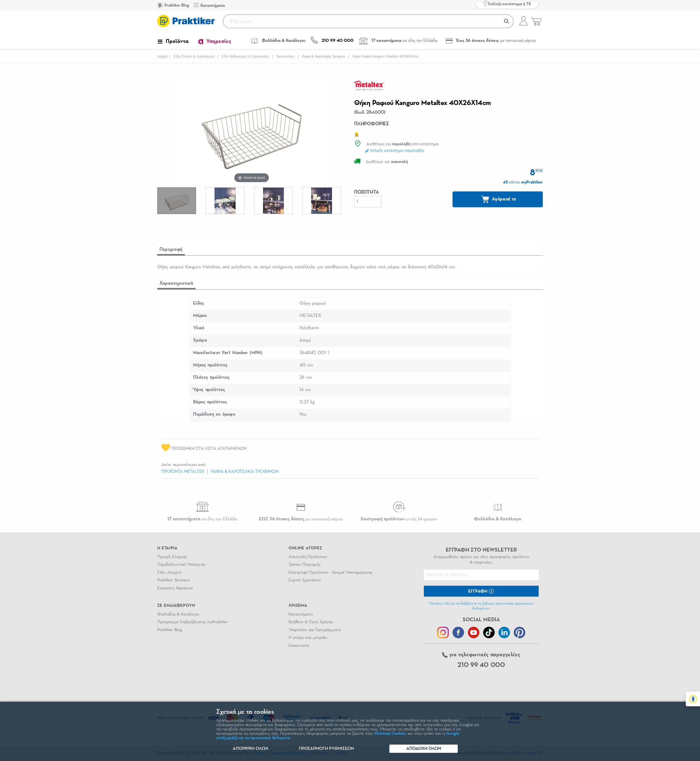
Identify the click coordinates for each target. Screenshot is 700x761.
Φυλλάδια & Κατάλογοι (178, 614)
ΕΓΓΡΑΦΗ (478, 591)
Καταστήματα (300, 614)
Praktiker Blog (176, 5)
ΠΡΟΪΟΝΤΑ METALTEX (182, 472)
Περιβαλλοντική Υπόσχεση (181, 564)
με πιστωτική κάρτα (301, 519)
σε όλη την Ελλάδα (202, 519)
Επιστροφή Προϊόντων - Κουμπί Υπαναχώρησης (330, 572)
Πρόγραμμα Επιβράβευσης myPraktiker (192, 622)
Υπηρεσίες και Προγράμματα (314, 630)
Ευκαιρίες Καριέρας (175, 588)
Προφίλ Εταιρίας (172, 557)
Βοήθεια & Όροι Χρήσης (310, 622)
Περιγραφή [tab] (171, 249)
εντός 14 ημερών (399, 519)
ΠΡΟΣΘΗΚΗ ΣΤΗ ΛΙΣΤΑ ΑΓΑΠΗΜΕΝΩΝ (208, 449)
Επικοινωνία (298, 645)
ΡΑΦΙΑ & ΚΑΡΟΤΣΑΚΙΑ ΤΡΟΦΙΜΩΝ (244, 472)
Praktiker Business (173, 580)
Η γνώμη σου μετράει (307, 637)
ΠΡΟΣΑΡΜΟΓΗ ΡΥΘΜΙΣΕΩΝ (326, 749)
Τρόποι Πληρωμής (304, 564)
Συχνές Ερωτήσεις (304, 580)
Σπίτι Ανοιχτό (169, 572)
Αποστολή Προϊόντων (307, 557)
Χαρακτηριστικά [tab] (176, 283)
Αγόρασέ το (503, 199)
